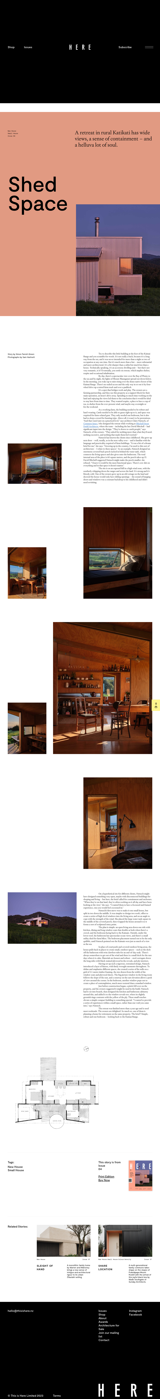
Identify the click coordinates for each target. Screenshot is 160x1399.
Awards (103, 1321)
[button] (149, 47)
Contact (104, 1340)
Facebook (135, 1314)
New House (15, 1166)
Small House (16, 1170)
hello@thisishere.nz (20, 1310)
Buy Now (104, 1180)
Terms (57, 1395)
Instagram (135, 1310)
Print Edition (106, 1176)
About (102, 1318)
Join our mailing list (109, 1334)
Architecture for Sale (109, 1327)
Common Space (90, 423)
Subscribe (125, 47)
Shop (11, 47)
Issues (28, 47)
